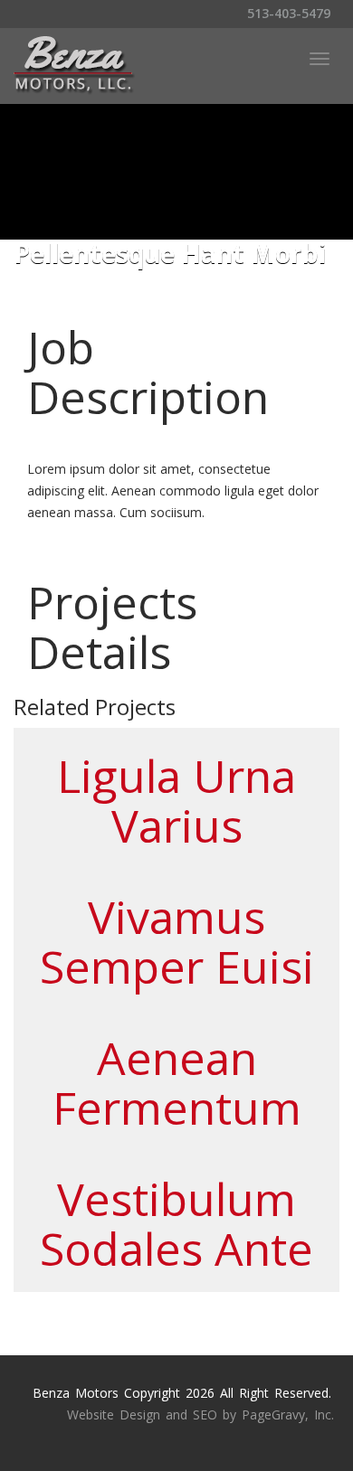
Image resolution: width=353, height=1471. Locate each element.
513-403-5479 (286, 13)
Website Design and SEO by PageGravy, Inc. (200, 1414)
